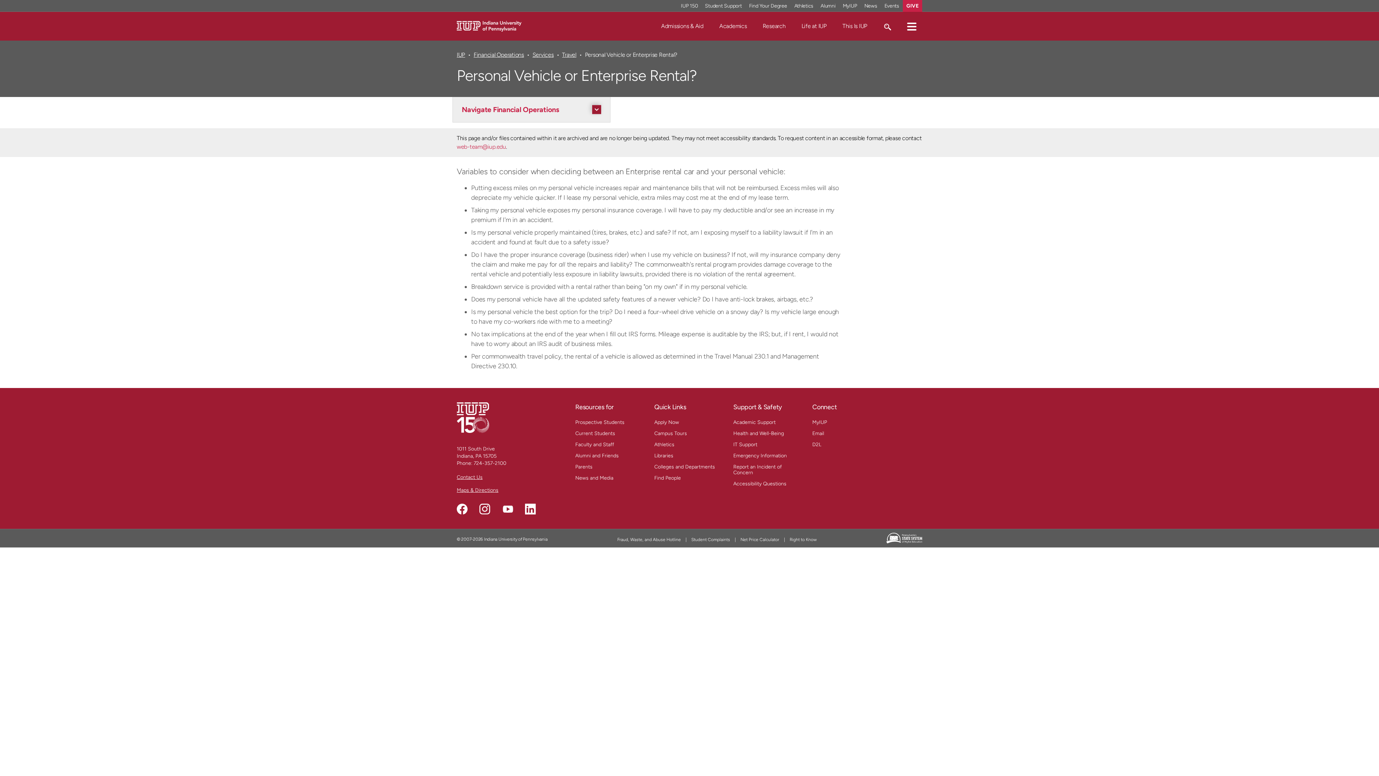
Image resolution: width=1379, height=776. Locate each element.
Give (912, 6)
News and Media (594, 478)
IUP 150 (689, 6)
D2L (816, 445)
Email (818, 433)
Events (892, 6)
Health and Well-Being (758, 433)
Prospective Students (600, 422)
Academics (733, 26)
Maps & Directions (477, 490)
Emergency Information (760, 456)
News (870, 6)
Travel (569, 54)
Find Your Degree (768, 6)
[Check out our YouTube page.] (507, 509)
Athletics (804, 6)
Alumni (828, 6)
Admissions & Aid (682, 26)
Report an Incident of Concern (757, 470)
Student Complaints (710, 539)
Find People (667, 478)
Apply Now (666, 422)
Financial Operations (499, 54)
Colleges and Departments (684, 467)
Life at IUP (814, 26)
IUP (461, 54)
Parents (584, 467)
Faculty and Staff (594, 445)
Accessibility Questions (759, 484)
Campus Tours (670, 433)
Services (543, 54)
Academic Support (754, 422)
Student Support (723, 6)
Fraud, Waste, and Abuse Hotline (649, 539)
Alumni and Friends (597, 456)
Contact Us (470, 477)
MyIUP (850, 6)
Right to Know (803, 539)
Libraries (663, 456)
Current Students (595, 433)
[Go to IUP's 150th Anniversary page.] (473, 417)
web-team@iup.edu (481, 146)
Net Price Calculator (759, 539)
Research (774, 26)
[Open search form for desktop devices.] (887, 26)
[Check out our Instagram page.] (484, 509)
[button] (911, 26)
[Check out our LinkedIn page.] (530, 509)
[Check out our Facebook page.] (462, 509)
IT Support (745, 445)
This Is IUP (854, 26)
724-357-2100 (490, 463)
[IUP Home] (489, 25)
